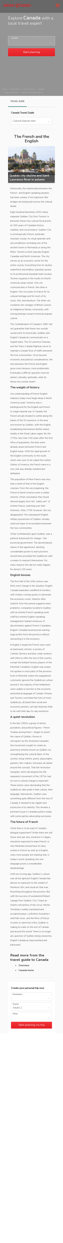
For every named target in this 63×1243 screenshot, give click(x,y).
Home (4, 89)
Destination (17, 994)
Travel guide (17, 101)
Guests (16, 1004)
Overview (24, 965)
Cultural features (12, 92)
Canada (41, 89)
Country (14, 38)
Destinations (15, 89)
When (15, 1014)
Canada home (26, 970)
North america (29, 89)
